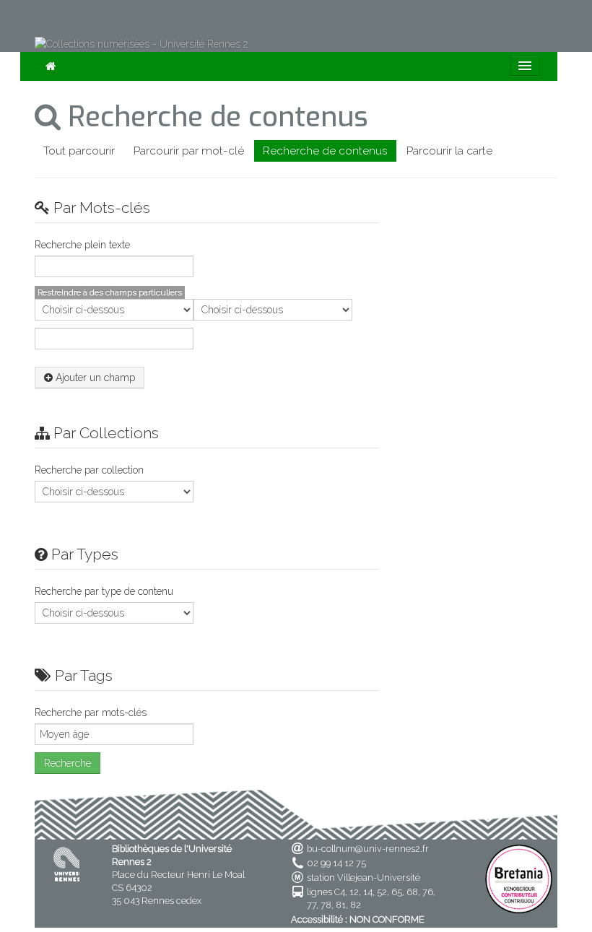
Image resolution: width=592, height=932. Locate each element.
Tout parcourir (79, 150)
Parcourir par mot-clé (189, 150)
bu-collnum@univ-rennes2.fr (368, 848)
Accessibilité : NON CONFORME (358, 919)
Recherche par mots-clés (91, 712)
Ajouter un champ (94, 377)
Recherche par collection (89, 470)
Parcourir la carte (449, 150)
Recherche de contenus (325, 150)
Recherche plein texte (82, 245)
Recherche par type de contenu (104, 591)
